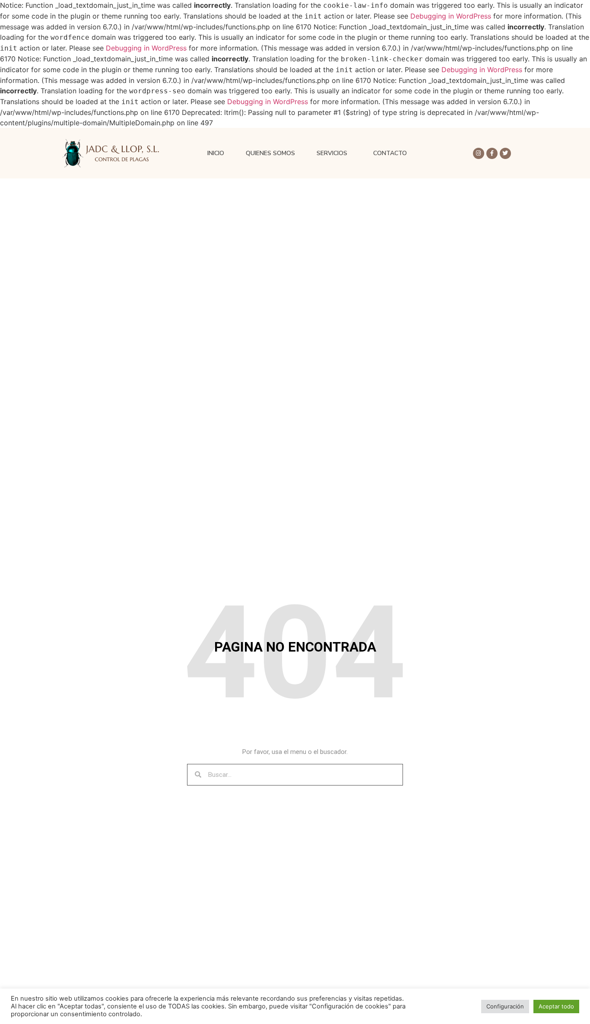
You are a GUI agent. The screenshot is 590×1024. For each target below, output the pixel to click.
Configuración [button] (505, 1006)
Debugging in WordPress (450, 16)
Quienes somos (270, 153)
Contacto (390, 153)
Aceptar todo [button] (556, 1006)
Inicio (215, 153)
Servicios (332, 153)
